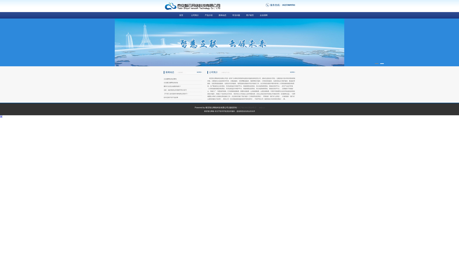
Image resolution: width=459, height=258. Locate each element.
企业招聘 (264, 15)
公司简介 (195, 15)
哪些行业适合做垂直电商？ (172, 86)
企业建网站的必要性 (170, 79)
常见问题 (236, 15)
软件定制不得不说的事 (171, 97)
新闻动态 (222, 15)
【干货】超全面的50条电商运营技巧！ (176, 94)
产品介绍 (209, 15)
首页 (181, 15)
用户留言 (250, 15)
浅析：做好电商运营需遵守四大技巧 (175, 90)
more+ (199, 72)
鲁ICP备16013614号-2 (246, 108)
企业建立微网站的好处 (171, 82)
